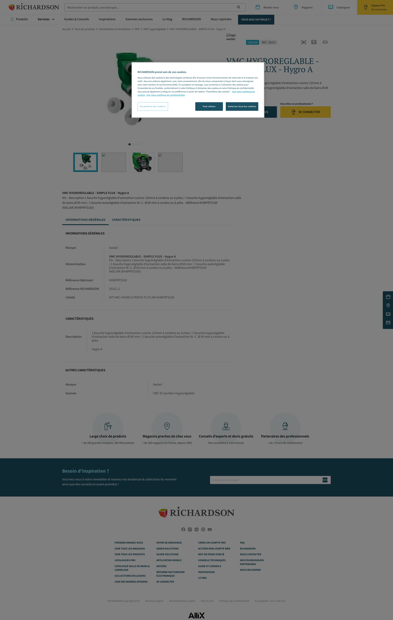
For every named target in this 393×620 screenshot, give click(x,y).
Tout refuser (209, 106)
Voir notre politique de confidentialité (165, 95)
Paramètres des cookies (153, 106)
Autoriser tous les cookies (242, 106)
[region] (197, 90)
